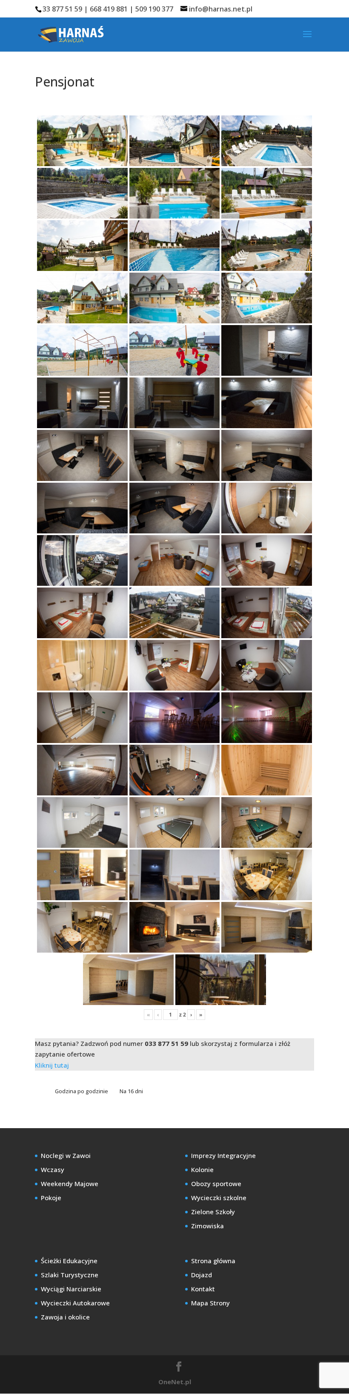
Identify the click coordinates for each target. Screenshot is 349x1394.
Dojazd (201, 1274)
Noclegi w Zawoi (66, 1155)
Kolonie (202, 1169)
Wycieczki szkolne (218, 1197)
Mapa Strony (210, 1303)
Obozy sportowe (216, 1183)
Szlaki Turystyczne (69, 1274)
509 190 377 (154, 9)
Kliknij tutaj (52, 1065)
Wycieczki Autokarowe (75, 1303)
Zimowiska (207, 1225)
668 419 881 (109, 9)
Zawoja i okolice (65, 1317)
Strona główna (213, 1260)
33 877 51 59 (62, 9)
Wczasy (52, 1169)
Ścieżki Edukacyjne (69, 1260)
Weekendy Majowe (69, 1183)
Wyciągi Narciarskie (71, 1289)
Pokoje (51, 1197)
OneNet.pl (174, 1381)
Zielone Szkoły (213, 1211)
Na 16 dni (131, 1091)
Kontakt (203, 1289)
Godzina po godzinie (82, 1091)
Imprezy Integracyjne (223, 1155)
